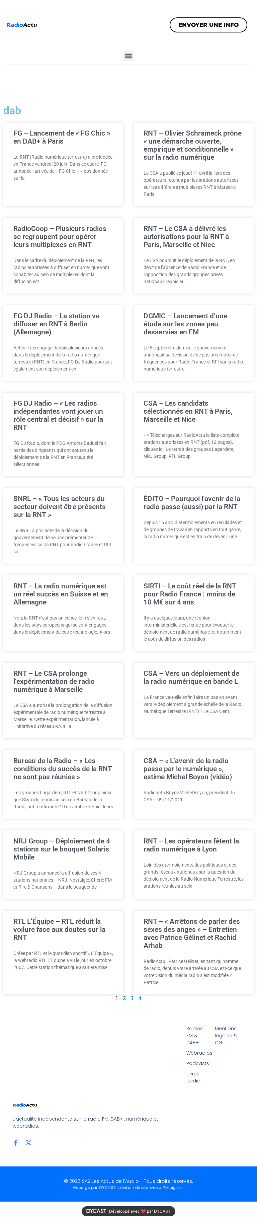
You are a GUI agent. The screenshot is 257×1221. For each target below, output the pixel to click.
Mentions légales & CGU (226, 1035)
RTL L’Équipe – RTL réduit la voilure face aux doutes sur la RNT (59, 929)
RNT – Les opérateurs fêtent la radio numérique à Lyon (191, 845)
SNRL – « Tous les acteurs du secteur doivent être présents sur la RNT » (59, 507)
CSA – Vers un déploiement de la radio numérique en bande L (191, 677)
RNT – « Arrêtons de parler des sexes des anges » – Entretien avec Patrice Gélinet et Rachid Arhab (192, 933)
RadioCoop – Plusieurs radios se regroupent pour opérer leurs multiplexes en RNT (59, 237)
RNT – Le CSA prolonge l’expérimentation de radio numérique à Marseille (54, 681)
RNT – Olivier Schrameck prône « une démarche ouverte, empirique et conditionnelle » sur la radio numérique (193, 145)
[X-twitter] (28, 1143)
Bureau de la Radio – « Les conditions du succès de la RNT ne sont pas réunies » (62, 769)
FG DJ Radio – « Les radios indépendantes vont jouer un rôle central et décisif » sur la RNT (58, 415)
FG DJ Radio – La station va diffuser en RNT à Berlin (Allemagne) (56, 324)
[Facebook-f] (16, 1143)
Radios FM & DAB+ (194, 1035)
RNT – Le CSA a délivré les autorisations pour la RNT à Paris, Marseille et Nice (186, 237)
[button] (128, 55)
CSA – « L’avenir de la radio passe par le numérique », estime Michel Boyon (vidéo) (188, 769)
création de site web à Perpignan (150, 1187)
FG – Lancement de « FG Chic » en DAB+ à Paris (61, 137)
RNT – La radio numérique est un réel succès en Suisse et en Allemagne (60, 594)
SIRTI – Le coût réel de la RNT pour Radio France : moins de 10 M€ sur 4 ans (190, 594)
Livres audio (193, 1077)
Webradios (197, 1053)
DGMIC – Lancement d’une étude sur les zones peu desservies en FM (185, 324)
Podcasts (197, 1063)
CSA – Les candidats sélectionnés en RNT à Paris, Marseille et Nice (188, 411)
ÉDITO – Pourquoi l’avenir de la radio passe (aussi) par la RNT (192, 503)
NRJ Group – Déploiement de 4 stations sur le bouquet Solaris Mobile (61, 849)
